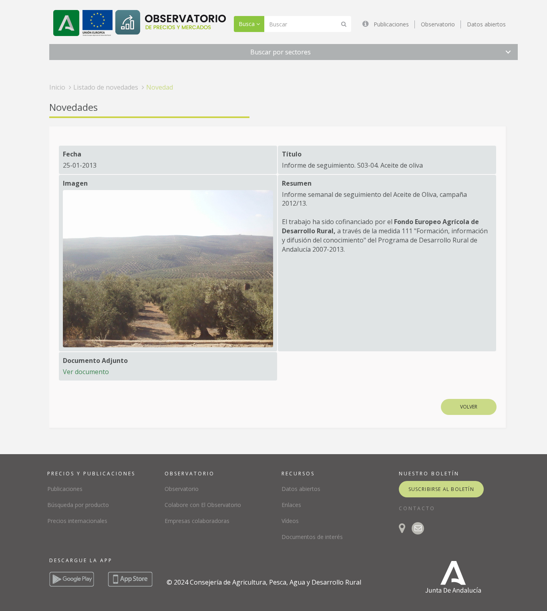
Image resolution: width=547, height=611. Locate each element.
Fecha (72, 154)
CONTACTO (417, 508)
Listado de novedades (105, 87)
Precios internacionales (77, 521)
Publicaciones (391, 24)
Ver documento (86, 371)
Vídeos (290, 521)
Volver (468, 406)
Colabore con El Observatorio (203, 505)
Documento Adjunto (95, 360)
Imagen (75, 183)
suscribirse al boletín (441, 489)
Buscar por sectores (280, 52)
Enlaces (291, 505)
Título (292, 154)
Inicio (57, 87)
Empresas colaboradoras (197, 521)
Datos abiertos (486, 24)
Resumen (297, 183)
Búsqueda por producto (78, 505)
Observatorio (438, 24)
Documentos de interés (312, 537)
